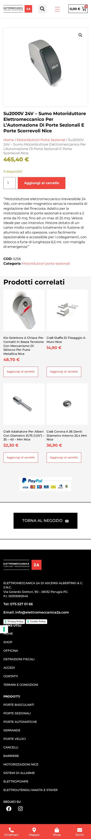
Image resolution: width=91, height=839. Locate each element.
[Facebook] (8, 808)
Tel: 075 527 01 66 (18, 604)
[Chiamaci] (11, 829)
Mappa (34, 835)
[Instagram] (20, 808)
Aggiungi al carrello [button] (21, 371)
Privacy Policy (15, 621)
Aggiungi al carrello (41, 183)
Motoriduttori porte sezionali (41, 140)
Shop (57, 835)
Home (8, 140)
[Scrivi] (79, 829)
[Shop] (56, 829)
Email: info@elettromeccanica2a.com (36, 612)
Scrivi (80, 835)
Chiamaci (11, 835)
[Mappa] (34, 829)
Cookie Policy (38, 621)
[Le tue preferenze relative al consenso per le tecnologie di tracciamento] (4, 629)
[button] (42, 8)
